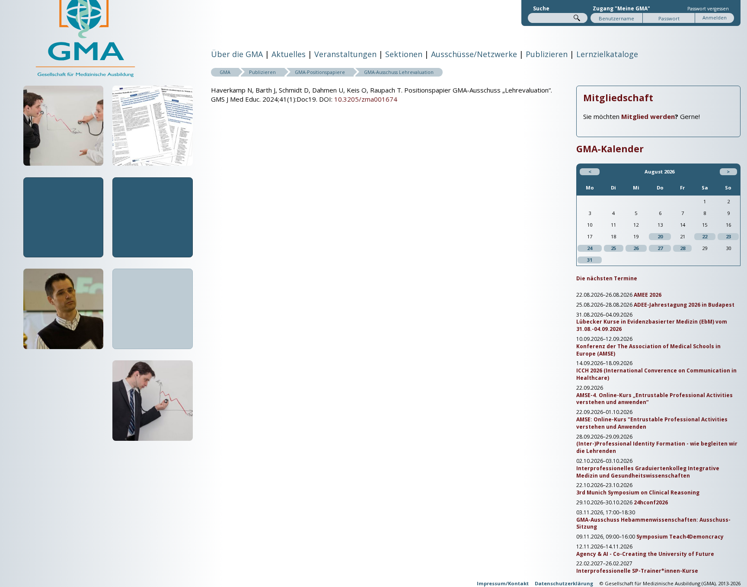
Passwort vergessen (708, 9)
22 (704, 236)
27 (660, 248)
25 (613, 248)
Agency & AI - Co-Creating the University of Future (645, 554)
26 (635, 248)
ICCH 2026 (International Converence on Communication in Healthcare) (656, 374)
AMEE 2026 (647, 295)
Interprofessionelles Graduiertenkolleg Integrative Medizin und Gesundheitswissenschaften (647, 472)
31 (589, 260)
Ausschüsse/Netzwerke (474, 54)
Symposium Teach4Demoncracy (680, 536)
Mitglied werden (648, 116)
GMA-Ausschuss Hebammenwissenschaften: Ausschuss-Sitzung (653, 523)
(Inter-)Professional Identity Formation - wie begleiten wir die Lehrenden (656, 447)
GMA (225, 72)
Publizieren (547, 54)
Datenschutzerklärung (564, 583)
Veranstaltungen (345, 54)
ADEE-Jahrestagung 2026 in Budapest (684, 305)
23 (728, 236)
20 (660, 236)
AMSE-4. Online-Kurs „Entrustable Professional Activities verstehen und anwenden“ (654, 399)
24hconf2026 (651, 502)
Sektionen (403, 54)
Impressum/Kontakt (503, 583)
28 (682, 248)
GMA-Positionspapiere (320, 72)
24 (589, 248)
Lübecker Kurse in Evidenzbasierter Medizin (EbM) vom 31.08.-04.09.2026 (651, 325)
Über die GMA (237, 54)
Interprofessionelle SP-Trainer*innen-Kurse (637, 571)
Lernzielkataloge (607, 54)
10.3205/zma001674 (365, 99)
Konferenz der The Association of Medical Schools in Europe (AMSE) (648, 350)
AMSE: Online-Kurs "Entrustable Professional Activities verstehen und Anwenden (652, 423)
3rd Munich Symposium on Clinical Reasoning (637, 492)
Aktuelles (288, 54)
